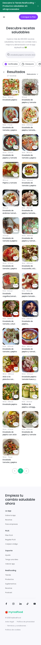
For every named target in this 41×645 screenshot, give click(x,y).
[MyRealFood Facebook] (6, 604)
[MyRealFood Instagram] (13, 604)
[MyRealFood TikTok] (27, 604)
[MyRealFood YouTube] (35, 604)
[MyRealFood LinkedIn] (20, 604)
